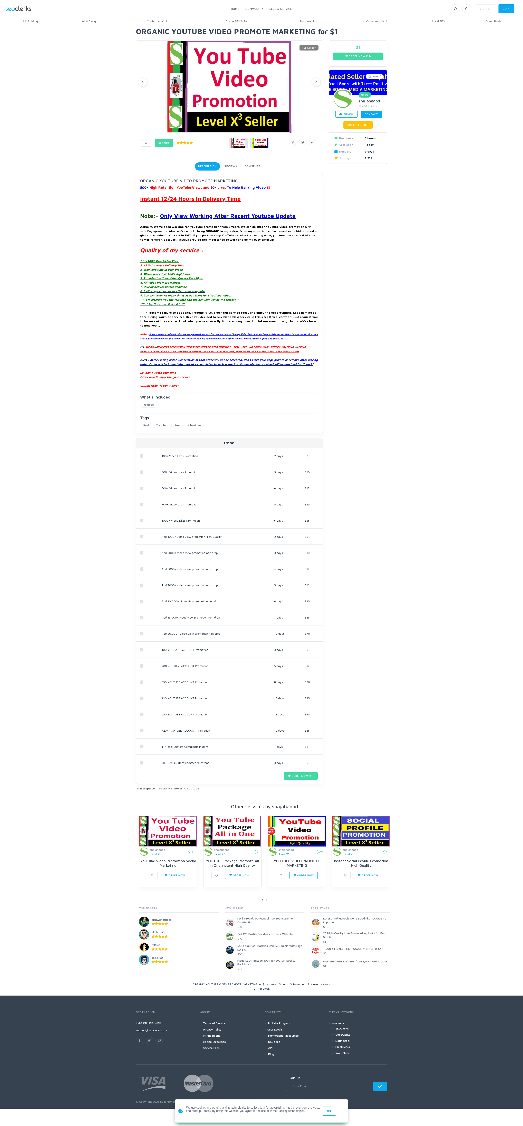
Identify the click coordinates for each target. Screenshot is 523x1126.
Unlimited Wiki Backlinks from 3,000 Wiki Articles (355, 961)
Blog (270, 1054)
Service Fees (211, 1048)
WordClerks (342, 1053)
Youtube (148, 404)
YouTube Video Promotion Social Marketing (168, 863)
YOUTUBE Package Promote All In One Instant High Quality (232, 863)
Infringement (211, 1035)
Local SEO (438, 21)
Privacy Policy (212, 1029)
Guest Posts (494, 21)
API (270, 1048)
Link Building (30, 21)
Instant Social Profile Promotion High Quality (361, 863)
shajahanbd (369, 101)
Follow (348, 113)
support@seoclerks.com (151, 1030)
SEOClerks (342, 1028)
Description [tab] (207, 166)
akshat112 (158, 932)
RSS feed (273, 1041)
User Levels (275, 1029)
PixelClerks (342, 1047)
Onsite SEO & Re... (237, 21)
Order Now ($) (302, 775)
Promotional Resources (283, 1035)
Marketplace (146, 788)
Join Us (295, 1078)
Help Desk (154, 1022)
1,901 (165, 142)
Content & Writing (158, 21)
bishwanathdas (162, 919)
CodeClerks (342, 1034)
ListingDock (342, 1040)
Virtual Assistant (376, 21)
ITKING (156, 945)
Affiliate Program (278, 1023)
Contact (371, 114)
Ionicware (338, 1023)
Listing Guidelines (214, 1041)
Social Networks (170, 788)
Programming (308, 21)
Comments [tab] (252, 166)
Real (146, 425)
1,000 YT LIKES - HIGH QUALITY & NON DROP (353, 948)
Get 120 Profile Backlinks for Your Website (265, 934)
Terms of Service (214, 1023)
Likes (177, 425)
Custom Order (358, 124)
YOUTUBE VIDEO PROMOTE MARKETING (297, 863)
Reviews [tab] (231, 166)
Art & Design (89, 21)
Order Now (176, 875)
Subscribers (194, 425)
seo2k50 (157, 957)
